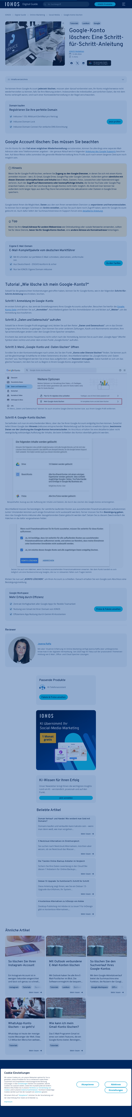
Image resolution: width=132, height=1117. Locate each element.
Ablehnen (116, 1084)
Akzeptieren (23, 1095)
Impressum (8, 1102)
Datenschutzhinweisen (29, 1090)
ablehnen (38, 1092)
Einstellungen (23, 1084)
